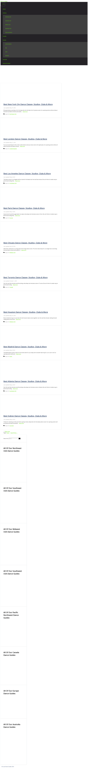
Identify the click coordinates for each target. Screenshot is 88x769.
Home (4, 9)
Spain (6, 51)
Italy (6, 47)
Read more (25, 111)
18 (12, 433)
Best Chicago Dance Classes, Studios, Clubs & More (25, 243)
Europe (4, 40)
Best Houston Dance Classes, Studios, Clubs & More (25, 312)
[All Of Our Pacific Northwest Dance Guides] (13, 642)
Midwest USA (7, 24)
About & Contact (6, 63)
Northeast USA (8, 16)
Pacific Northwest (8, 32)
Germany (7, 55)
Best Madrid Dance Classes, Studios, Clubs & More (25, 346)
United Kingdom (8, 43)
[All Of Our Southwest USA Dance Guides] (13, 602)
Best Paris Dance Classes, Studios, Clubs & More (24, 208)
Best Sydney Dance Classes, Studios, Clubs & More (25, 416)
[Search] (19, 438)
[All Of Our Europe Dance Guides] (11, 714)
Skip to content (3, 1)
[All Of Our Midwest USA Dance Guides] (13, 561)
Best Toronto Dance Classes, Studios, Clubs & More (25, 277)
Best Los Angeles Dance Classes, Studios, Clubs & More (27, 173)
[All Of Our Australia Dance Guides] (13, 761)
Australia (5, 59)
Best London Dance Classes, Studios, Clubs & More (25, 139)
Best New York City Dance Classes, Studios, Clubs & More (28, 104)
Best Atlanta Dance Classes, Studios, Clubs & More (25, 381)
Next (15, 433)
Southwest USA (8, 28)
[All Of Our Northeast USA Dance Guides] (13, 478)
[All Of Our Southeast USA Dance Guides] (13, 519)
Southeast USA (8, 20)
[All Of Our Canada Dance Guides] (13, 681)
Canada (4, 36)
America (4, 13)
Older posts (7, 431)
